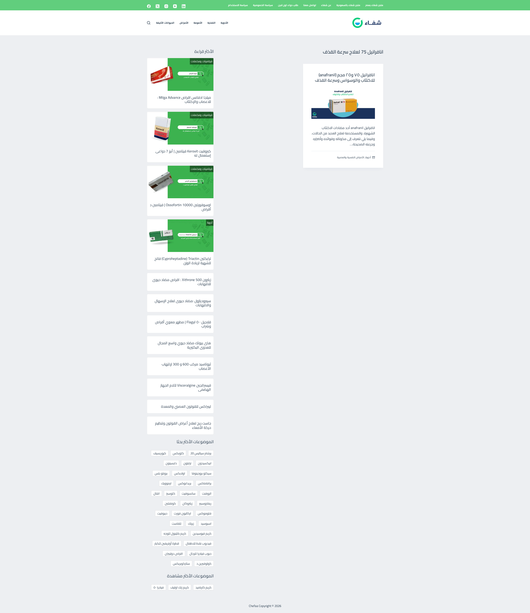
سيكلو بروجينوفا (201, 473)
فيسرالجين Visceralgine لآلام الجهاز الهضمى (185, 387)
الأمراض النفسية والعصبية (350, 157)
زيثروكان (187, 503)
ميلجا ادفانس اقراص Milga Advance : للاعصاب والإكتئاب (184, 99)
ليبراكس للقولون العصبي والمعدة (186, 406)
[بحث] (148, 22)
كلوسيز (170, 493)
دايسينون (171, 463)
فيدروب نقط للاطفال (198, 543)
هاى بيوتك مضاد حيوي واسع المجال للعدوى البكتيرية (184, 345)
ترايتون (187, 463)
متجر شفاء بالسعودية (348, 5)
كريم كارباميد (203, 587)
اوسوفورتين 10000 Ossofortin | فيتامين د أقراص (180, 207)
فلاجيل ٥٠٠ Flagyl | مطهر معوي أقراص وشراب (183, 324)
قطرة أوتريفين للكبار (166, 543)
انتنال (156, 493)
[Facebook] (149, 6)
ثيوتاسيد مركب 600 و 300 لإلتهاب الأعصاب (186, 366)
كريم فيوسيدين (202, 533)
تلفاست (176, 523)
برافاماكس (204, 483)
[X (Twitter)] (157, 6)
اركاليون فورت (182, 513)
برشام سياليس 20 (200, 453)
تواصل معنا (309, 5)
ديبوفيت (162, 513)
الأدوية (224, 22)
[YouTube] (175, 6)
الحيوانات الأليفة (165, 22)
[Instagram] (166, 6)
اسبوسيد (206, 523)
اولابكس (179, 473)
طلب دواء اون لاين (288, 5)
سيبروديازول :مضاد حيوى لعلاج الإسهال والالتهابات (183, 303)
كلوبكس (178, 453)
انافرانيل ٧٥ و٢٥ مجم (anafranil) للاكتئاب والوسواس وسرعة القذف (345, 77)
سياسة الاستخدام (238, 5)
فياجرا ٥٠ (158, 587)
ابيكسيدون (204, 463)
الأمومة (198, 22)
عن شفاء (326, 5)
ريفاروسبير (205, 503)
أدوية (368, 157)
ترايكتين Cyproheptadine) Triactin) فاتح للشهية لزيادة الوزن (182, 260)
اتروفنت (206, 493)
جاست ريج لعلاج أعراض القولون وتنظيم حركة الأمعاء (183, 425)
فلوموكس (204, 513)
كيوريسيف (159, 453)
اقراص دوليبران (174, 553)
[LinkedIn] (184, 6)
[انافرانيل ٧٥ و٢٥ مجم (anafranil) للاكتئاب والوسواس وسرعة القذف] (343, 103)
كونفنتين (170, 503)
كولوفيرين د (203, 563)
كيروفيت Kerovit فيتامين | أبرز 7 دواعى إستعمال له (183, 153)
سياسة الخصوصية (263, 5)
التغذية (211, 22)
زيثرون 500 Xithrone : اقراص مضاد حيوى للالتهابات (181, 281)
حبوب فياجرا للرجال (200, 553)
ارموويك (166, 483)
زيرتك (191, 523)
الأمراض (183, 22)
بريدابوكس (184, 483)
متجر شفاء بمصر (374, 5)
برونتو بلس (161, 473)
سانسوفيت (188, 493)
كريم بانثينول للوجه (175, 533)
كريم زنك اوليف (179, 587)
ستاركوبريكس (181, 563)
